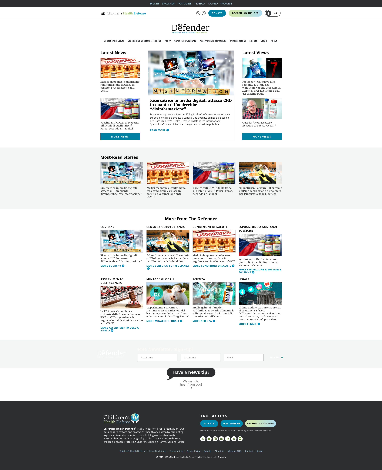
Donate (217, 13)
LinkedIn (221, 439)
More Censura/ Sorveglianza (167, 265)
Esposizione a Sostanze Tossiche (144, 40)
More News (120, 136)
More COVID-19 (110, 265)
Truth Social (234, 439)
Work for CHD (234, 451)
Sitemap (222, 457)
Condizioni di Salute (114, 40)
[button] (279, 173)
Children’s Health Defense (132, 451)
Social (259, 451)
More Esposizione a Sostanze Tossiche (260, 271)
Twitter (198, 13)
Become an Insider (245, 13)
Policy (168, 40)
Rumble (204, 13)
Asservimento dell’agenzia (213, 40)
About (274, 40)
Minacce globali (238, 40)
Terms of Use (176, 451)
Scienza (253, 40)
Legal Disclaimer (157, 451)
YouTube (209, 439)
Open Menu (103, 13)
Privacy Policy (193, 451)
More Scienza (202, 321)
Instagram (215, 439)
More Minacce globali (162, 321)
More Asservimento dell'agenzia (120, 329)
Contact (249, 451)
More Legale (248, 324)
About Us (219, 451)
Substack (240, 439)
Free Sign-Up (232, 423)
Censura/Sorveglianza (185, 40)
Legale (264, 40)
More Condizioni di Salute (211, 265)
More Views (262, 136)
